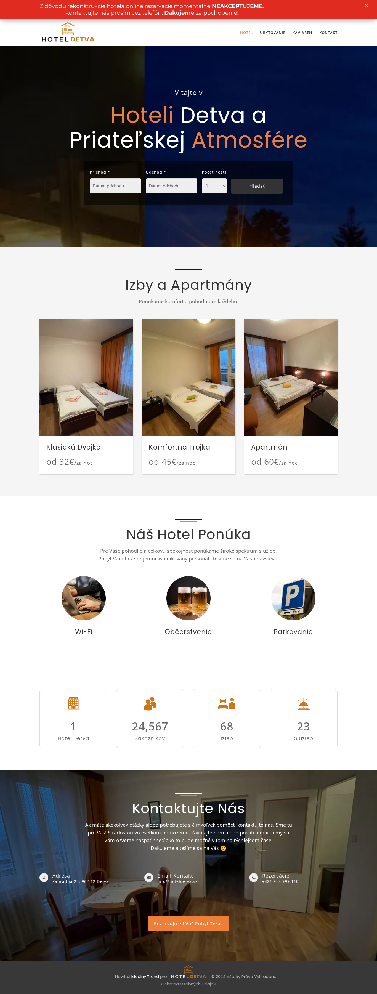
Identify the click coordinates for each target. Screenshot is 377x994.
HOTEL (246, 33)
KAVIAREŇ (302, 33)
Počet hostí (214, 172)
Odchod (156, 172)
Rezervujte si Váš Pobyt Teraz (188, 924)
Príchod (100, 172)
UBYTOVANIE (272, 33)
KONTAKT (328, 33)
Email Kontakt (175, 875)
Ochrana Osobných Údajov (188, 984)
